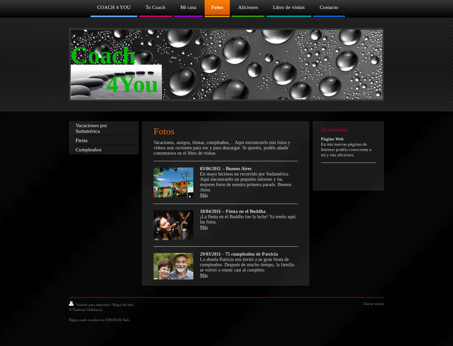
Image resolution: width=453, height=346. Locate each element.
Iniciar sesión (374, 304)
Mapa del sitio (123, 305)
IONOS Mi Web (117, 320)
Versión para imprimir (93, 305)
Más (204, 195)
